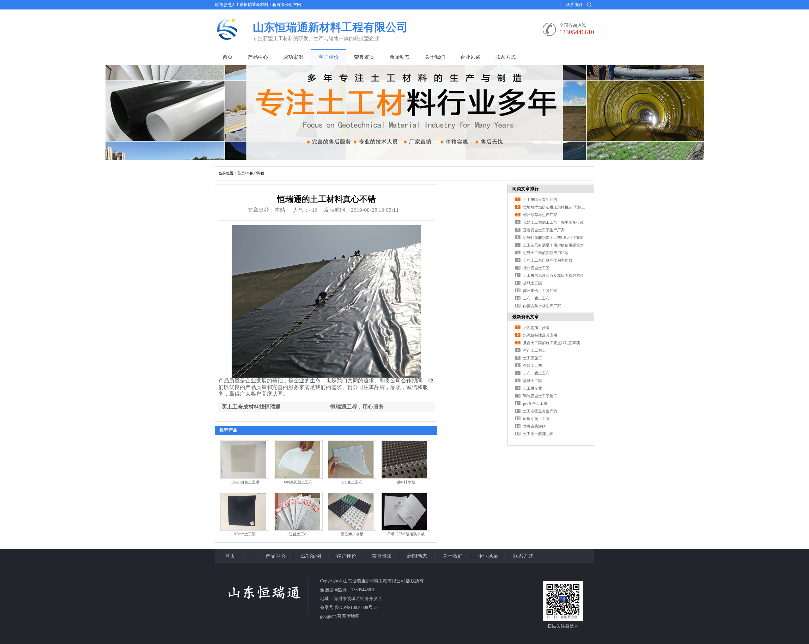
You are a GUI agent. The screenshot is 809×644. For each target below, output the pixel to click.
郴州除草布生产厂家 (540, 215)
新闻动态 (399, 57)
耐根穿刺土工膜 (536, 418)
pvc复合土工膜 (535, 403)
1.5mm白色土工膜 (244, 482)
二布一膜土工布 (536, 298)
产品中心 (258, 57)
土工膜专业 (532, 388)
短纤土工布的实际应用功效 (546, 253)
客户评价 (329, 57)
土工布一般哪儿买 (538, 434)
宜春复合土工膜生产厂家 (544, 230)
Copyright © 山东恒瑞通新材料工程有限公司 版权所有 (372, 581)
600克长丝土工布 (298, 482)
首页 (227, 57)
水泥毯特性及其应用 (540, 335)
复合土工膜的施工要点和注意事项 (551, 343)
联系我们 (574, 4)
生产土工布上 (534, 350)
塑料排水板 (405, 482)
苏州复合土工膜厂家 (540, 291)
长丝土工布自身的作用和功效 (547, 260)
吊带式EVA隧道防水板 (406, 534)
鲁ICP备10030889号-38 (357, 607)
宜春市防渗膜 (534, 426)
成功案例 (293, 57)
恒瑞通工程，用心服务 (357, 407)
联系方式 (506, 57)
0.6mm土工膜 (245, 534)
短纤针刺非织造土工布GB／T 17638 (553, 237)
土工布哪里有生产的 (540, 199)
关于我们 (435, 57)
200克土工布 (352, 482)
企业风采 (470, 57)
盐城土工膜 (532, 283)
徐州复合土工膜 (536, 268)
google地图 (330, 616)
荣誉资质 (364, 57)
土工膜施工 (532, 358)
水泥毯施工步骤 (536, 327)
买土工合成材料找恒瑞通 (251, 407)
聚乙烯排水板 (352, 534)
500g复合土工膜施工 (540, 396)
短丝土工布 (298, 534)
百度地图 (351, 616)
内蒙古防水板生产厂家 (542, 306)
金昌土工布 (532, 365)
